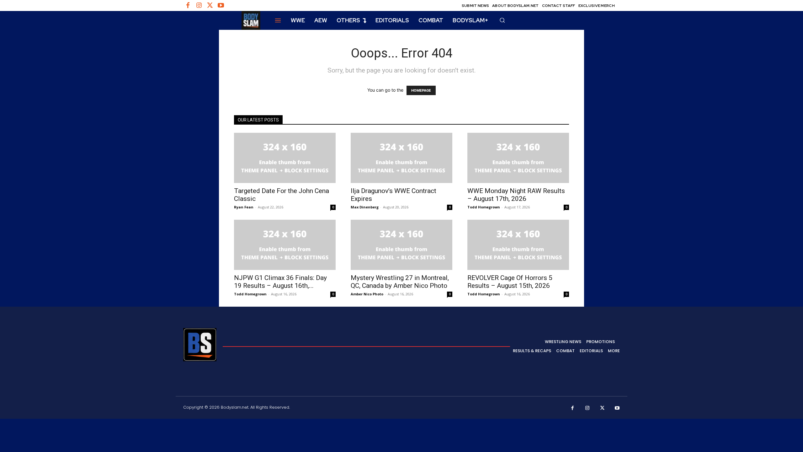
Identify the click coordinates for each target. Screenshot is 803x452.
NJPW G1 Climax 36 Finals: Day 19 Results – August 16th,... (280, 281)
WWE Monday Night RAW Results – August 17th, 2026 (516, 194)
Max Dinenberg (365, 207)
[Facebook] (188, 5)
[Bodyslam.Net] (221, 20)
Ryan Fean (243, 207)
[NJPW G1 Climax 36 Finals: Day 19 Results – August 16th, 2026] (285, 245)
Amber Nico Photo (367, 294)
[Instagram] (199, 5)
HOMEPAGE (421, 90)
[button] (502, 20)
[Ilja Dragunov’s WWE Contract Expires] (401, 158)
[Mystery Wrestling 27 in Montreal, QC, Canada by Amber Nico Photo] (401, 245)
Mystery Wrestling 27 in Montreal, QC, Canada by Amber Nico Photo (400, 281)
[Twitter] (210, 5)
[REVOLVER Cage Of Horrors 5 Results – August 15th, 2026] (518, 245)
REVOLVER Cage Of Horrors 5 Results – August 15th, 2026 (509, 281)
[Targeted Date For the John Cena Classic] (285, 158)
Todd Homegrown (483, 207)
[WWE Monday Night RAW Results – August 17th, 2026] (518, 158)
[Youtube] (221, 5)
